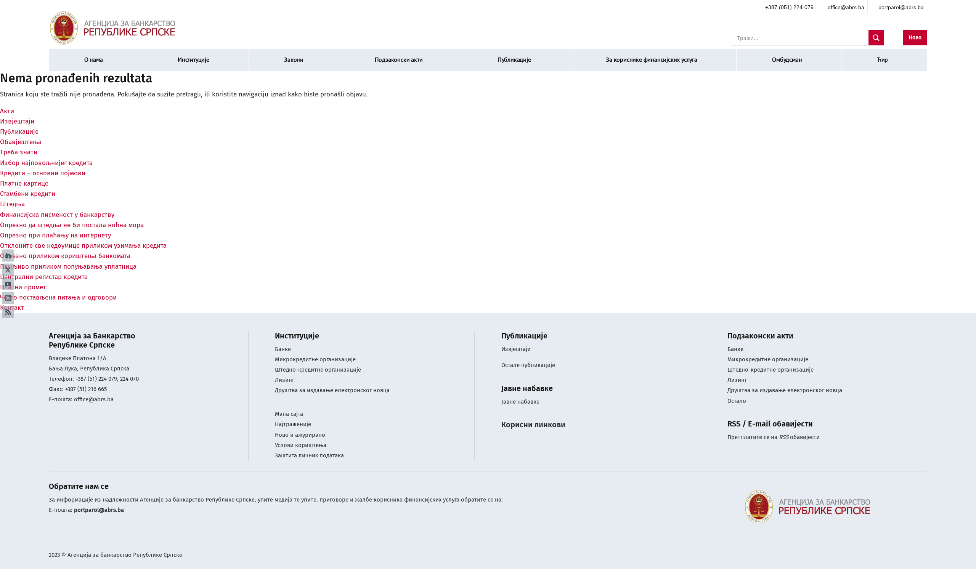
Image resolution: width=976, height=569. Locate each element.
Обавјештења (21, 142)
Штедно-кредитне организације (318, 369)
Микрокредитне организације (315, 359)
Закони (293, 59)
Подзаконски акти (399, 59)
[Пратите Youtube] (8, 283)
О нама (93, 59)
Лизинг (285, 380)
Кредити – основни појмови (42, 173)
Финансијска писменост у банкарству (57, 215)
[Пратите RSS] (8, 312)
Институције (193, 59)
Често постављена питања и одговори (58, 297)
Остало (736, 400)
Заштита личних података (309, 455)
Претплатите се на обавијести (773, 437)
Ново (915, 37)
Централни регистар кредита (44, 277)
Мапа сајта (289, 413)
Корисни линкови (533, 424)
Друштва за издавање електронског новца (332, 390)
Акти (7, 111)
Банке (283, 349)
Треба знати (18, 152)
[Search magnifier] (876, 37)
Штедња (12, 204)
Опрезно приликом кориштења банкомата (65, 256)
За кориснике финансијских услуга (651, 59)
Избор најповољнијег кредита (46, 163)
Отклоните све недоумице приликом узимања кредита (83, 246)
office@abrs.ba (94, 399)
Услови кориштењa (300, 445)
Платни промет (23, 287)
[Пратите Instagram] (8, 298)
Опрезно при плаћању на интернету (55, 235)
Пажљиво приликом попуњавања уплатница (68, 267)
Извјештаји (17, 121)
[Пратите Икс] (8, 269)
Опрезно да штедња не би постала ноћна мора (72, 225)
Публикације (514, 59)
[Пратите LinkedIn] (8, 255)
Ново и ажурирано (300, 434)
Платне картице (24, 184)
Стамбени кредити (27, 194)
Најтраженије (293, 424)
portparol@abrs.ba (99, 509)
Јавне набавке (520, 401)
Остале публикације (528, 365)
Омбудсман (787, 59)
